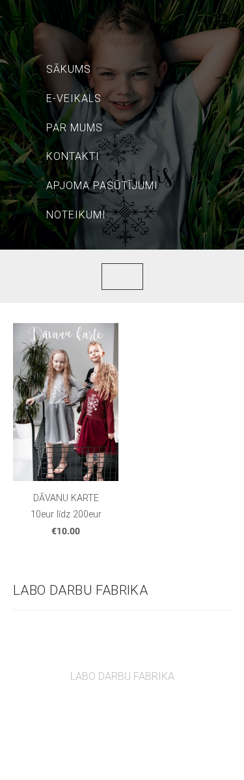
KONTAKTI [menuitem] (73, 156)
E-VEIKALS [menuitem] (74, 98)
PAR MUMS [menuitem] (74, 128)
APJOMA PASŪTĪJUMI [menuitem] (102, 185)
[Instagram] (137, 712)
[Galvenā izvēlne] (21, 21)
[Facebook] (108, 712)
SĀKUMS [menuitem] (68, 69)
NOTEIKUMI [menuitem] (76, 215)
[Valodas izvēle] (223, 21)
